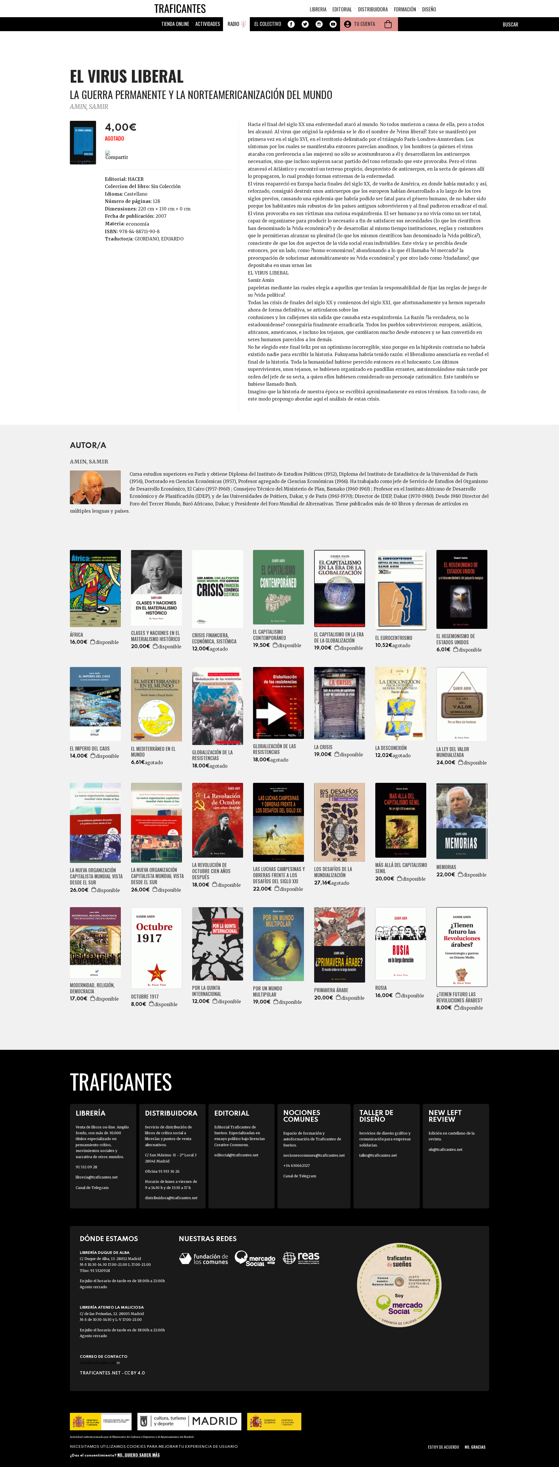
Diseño (429, 9)
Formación (405, 9)
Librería (90, 1113)
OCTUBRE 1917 (145, 997)
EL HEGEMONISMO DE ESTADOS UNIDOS (455, 639)
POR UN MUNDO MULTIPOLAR (267, 991)
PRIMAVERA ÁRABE (331, 990)
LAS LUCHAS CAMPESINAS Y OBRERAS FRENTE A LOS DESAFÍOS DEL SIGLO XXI (279, 875)
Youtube (333, 24)
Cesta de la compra (388, 24)
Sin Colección (166, 186)
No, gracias (475, 1447)
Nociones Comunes (301, 1116)
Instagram (319, 24)
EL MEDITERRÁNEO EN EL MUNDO (153, 752)
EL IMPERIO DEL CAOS (90, 749)
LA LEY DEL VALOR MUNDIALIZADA (452, 752)
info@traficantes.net (100, 1362)
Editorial (342, 9)
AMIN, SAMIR (89, 107)
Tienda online (175, 23)
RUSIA (381, 988)
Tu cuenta (364, 23)
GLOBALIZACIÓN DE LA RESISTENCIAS (212, 755)
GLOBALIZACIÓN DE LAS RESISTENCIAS (274, 749)
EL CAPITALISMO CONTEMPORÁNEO (269, 635)
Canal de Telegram (92, 1187)
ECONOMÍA (137, 224)
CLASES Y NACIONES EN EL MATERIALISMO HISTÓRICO (155, 636)
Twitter (305, 24)
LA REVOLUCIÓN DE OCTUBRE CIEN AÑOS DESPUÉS (211, 871)
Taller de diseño (376, 1116)
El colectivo (267, 23)
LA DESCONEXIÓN (391, 748)
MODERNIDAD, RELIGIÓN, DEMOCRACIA (92, 988)
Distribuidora (373, 9)
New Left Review (445, 1116)
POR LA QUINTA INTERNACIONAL (206, 991)
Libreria (318, 9)
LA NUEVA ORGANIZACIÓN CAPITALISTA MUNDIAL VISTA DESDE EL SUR (96, 876)
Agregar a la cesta (92, 641)
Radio (233, 23)
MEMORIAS (446, 867)
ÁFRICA (76, 635)
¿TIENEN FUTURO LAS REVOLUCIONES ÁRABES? (459, 997)
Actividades (207, 23)
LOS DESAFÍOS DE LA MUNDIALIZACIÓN (333, 872)
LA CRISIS (323, 747)
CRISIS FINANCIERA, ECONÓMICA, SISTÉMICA (214, 638)
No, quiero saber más (138, 1455)
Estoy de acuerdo (443, 1447)
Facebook (291, 24)
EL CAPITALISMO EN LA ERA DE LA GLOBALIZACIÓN (339, 637)
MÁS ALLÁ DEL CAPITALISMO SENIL (401, 868)
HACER (136, 179)
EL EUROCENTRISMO (393, 638)
